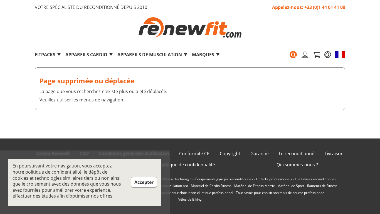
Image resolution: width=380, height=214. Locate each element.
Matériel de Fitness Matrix (254, 186)
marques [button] (203, 55)
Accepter (144, 182)
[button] (293, 54)
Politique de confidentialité (187, 165)
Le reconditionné (296, 154)
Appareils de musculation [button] (149, 55)
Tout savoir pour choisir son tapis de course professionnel (280, 193)
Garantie (259, 154)
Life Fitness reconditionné (314, 179)
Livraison (334, 154)
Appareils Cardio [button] (86, 55)
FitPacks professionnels (274, 179)
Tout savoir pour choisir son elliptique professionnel (193, 193)
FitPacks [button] (45, 55)
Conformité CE (194, 154)
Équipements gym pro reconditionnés (224, 179)
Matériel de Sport (290, 186)
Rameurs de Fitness (322, 186)
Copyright (230, 154)
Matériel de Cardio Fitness (211, 186)
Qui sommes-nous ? (297, 165)
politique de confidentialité (53, 172)
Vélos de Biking (190, 199)
